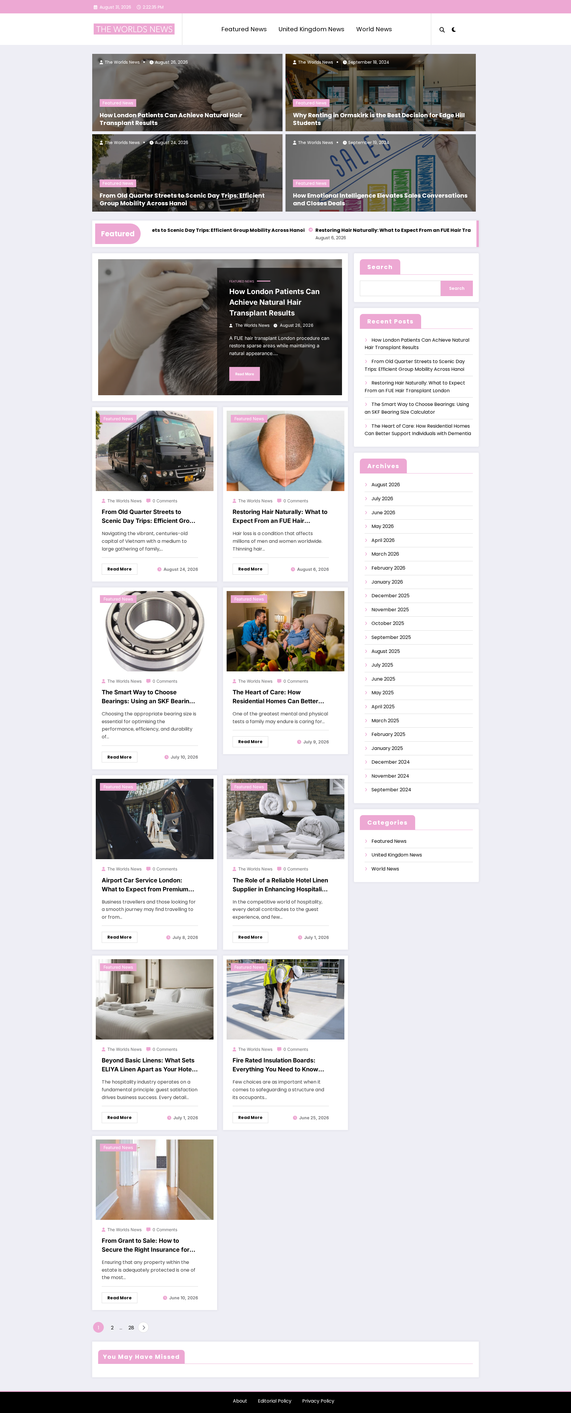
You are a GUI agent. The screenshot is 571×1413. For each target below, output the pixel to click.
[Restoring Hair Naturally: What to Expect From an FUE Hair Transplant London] (285, 450)
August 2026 (385, 484)
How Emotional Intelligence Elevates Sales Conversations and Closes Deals (380, 199)
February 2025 (388, 734)
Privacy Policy (318, 1401)
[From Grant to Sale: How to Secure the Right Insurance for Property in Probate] (155, 1179)
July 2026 (382, 498)
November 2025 (390, 609)
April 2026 (383, 540)
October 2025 (387, 623)
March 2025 (385, 720)
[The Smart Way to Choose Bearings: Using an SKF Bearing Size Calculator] (155, 630)
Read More (244, 374)
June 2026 (383, 512)
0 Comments (165, 500)
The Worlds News (121, 62)
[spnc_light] (454, 29)
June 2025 (383, 679)
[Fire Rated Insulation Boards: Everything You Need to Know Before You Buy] (285, 998)
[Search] (442, 29)
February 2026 (388, 568)
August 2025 (385, 651)
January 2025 (387, 748)
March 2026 (385, 554)
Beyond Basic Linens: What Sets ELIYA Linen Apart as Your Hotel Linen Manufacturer (148, 1065)
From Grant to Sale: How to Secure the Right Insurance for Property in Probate (145, 1245)
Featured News (244, 29)
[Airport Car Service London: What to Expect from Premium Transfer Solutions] (155, 818)
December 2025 (390, 595)
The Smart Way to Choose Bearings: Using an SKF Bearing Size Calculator (147, 697)
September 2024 (391, 789)
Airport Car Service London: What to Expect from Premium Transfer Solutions (145, 885)
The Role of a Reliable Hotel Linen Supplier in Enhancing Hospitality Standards (280, 885)
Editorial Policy (274, 1401)
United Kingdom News (311, 29)
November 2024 (390, 776)
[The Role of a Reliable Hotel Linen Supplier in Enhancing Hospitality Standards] (285, 818)
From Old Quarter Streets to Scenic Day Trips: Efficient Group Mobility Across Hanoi (182, 199)
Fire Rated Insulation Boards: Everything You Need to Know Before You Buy (275, 1065)
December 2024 (390, 762)
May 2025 (382, 692)
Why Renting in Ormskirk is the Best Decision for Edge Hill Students (379, 119)
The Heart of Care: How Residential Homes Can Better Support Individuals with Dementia (275, 697)
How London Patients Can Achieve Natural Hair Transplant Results (171, 119)
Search (380, 267)
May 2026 (382, 526)
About (240, 1401)
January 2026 (387, 582)
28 (131, 1327)
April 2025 (383, 706)
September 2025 (391, 637)
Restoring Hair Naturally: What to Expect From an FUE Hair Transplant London (379, 230)
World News (374, 29)
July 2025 (382, 665)
